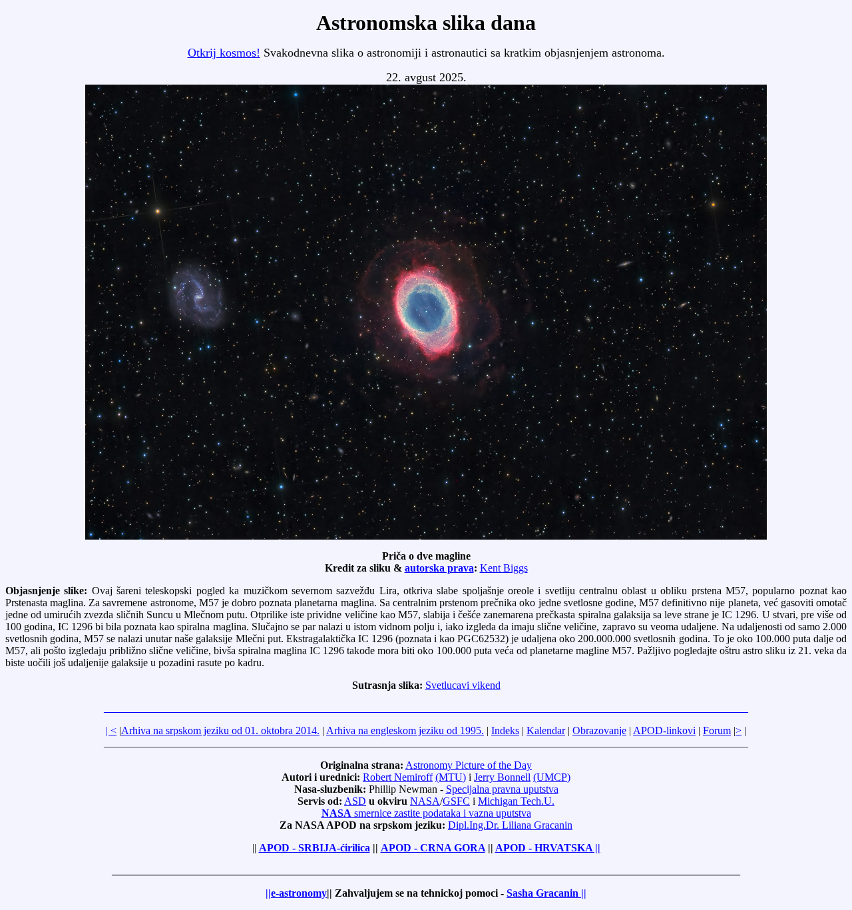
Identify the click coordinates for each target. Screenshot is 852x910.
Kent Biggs (504, 568)
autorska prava (439, 568)
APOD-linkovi (664, 730)
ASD (355, 801)
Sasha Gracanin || (546, 893)
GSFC (456, 801)
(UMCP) (551, 777)
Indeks (505, 730)
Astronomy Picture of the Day (468, 765)
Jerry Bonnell (502, 777)
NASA (425, 801)
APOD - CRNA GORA (433, 847)
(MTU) (450, 777)
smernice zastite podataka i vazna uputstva (426, 813)
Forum (717, 730)
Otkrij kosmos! (224, 52)
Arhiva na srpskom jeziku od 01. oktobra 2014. (220, 730)
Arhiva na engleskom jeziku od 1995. (405, 730)
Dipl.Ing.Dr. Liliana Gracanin (510, 825)
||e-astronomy (296, 893)
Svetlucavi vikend (463, 685)
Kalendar (546, 730)
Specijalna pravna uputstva (502, 789)
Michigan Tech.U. (516, 801)
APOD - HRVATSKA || (547, 847)
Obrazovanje (599, 730)
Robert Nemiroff (398, 777)
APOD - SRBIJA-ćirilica (314, 847)
